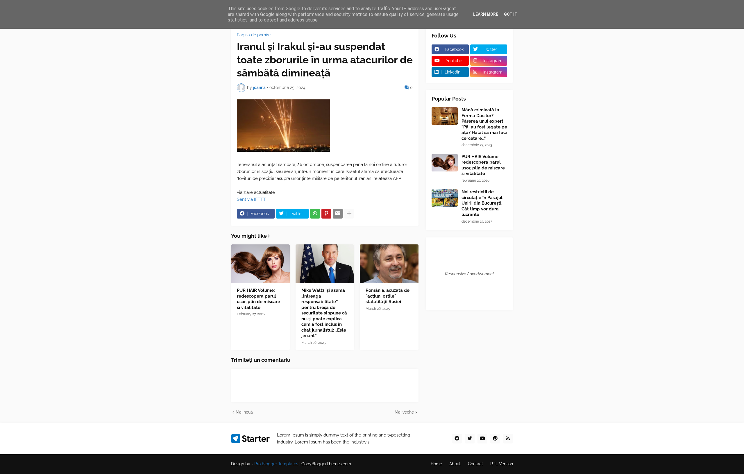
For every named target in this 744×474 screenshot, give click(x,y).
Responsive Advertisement (469, 273)
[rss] (508, 438)
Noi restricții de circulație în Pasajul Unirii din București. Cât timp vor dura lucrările (482, 203)
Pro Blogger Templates (276, 464)
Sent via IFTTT (251, 199)
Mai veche (404, 412)
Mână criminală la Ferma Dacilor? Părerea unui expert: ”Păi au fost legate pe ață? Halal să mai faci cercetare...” (484, 124)
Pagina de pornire (254, 35)
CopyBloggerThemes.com (326, 464)
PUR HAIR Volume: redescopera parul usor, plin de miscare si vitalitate (258, 299)
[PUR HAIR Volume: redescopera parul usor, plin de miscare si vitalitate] (260, 263)
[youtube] (482, 438)
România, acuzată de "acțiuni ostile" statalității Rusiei (387, 296)
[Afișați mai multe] (349, 214)
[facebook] (457, 438)
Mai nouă (244, 412)
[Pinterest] (326, 214)
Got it (510, 14)
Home (436, 464)
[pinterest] (495, 438)
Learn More (485, 14)
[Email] (338, 214)
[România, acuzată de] (389, 263)
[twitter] (470, 438)
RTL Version (501, 464)
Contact (475, 464)
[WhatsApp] (315, 214)
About (455, 464)
